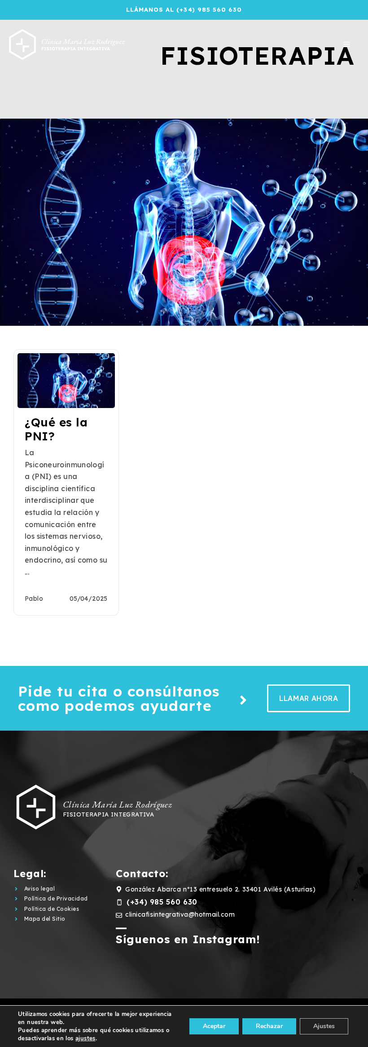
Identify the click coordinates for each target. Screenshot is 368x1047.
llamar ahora (308, 698)
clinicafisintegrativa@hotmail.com (180, 914)
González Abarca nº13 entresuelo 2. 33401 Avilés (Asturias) (220, 889)
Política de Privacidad (56, 898)
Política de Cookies (51, 908)
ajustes (85, 1038)
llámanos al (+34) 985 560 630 (184, 9)
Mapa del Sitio (45, 918)
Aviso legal (39, 888)
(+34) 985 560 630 (162, 901)
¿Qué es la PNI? (56, 429)
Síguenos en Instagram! (188, 939)
